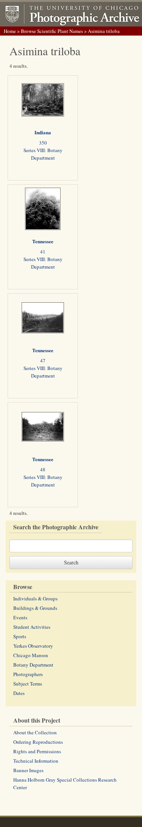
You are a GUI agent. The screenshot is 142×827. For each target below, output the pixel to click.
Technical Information (35, 760)
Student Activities (31, 626)
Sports (19, 636)
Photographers (28, 674)
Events (20, 617)
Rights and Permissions (37, 751)
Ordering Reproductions (38, 741)
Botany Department (33, 664)
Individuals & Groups (35, 598)
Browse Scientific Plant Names (52, 31)
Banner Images (28, 770)
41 (42, 251)
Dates (19, 693)
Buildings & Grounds (35, 608)
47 (42, 360)
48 (42, 469)
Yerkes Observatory (33, 645)
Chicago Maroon (30, 655)
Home (10, 31)
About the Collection (35, 732)
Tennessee (42, 241)
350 (43, 142)
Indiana (42, 132)
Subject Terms (27, 683)
